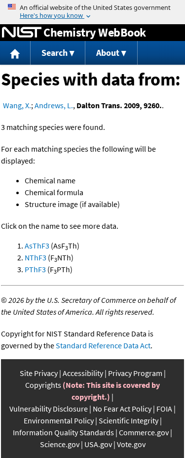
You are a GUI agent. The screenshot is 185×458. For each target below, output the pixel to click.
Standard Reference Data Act (103, 345)
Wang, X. (17, 105)
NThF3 (35, 257)
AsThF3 (37, 245)
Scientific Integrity (128, 420)
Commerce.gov (144, 432)
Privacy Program (135, 373)
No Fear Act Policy (122, 409)
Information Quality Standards (63, 432)
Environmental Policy (59, 420)
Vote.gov (131, 444)
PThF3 (35, 269)
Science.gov (59, 444)
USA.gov (98, 444)
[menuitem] (15, 53)
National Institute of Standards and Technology (21, 32)
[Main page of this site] (15, 53)
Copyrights (43, 385)
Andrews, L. (54, 105)
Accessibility (83, 373)
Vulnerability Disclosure (48, 409)
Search (54, 52)
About (107, 52)
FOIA (164, 409)
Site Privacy (39, 373)
